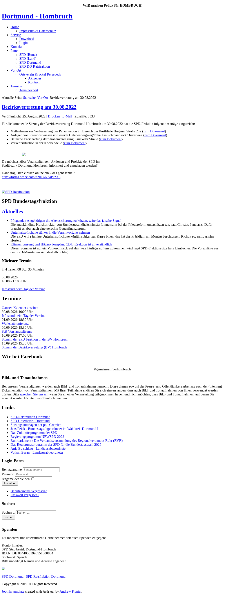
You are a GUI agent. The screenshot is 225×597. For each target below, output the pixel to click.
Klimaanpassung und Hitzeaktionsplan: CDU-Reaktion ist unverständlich (61, 244)
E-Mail (67, 116)
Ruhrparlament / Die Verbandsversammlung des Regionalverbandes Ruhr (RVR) (67, 440)
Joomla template (13, 591)
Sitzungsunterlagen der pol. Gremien (36, 425)
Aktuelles (34, 78)
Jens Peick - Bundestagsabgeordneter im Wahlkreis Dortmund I (54, 429)
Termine (16, 86)
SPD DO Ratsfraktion (34, 66)
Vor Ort (16, 70)
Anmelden (10, 483)
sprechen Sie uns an (33, 394)
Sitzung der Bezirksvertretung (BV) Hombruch (34, 347)
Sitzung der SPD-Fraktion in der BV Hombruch (35, 339)
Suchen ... (9, 512)
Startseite (29, 97)
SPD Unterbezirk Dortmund (30, 421)
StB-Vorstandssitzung (17, 331)
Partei (14, 50)
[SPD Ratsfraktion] (16, 192)
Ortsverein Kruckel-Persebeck (40, 74)
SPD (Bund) (28, 54)
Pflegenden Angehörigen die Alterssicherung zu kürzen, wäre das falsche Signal (66, 220)
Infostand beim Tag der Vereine (23, 289)
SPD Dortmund (30, 62)
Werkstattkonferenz (15, 323)
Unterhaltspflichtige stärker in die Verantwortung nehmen (50, 232)
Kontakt (16, 47)
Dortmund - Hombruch (37, 16)
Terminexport (28, 90)
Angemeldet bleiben (16, 479)
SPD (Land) (27, 58)
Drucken (54, 116)
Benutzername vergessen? (29, 491)
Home (15, 27)
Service (16, 35)
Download (26, 39)
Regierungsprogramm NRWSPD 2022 (37, 436)
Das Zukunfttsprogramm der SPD (34, 433)
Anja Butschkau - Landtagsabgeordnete (38, 448)
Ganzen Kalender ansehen (20, 308)
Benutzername (12, 469)
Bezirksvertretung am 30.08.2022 (39, 107)
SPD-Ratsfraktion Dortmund (30, 417)
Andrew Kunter (70, 591)
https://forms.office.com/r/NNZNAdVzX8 (31, 177)
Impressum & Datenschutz (37, 31)
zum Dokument (154, 131)
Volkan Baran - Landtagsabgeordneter (37, 452)
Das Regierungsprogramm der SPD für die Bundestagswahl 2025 (56, 444)
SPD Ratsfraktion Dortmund (45, 576)
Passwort (8, 474)
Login (23, 43)
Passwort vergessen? (25, 495)
